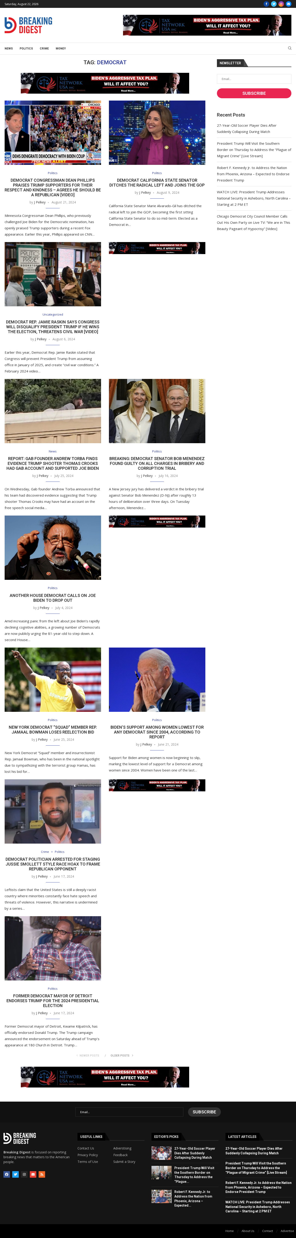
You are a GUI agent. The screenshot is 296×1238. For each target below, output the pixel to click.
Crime (44, 48)
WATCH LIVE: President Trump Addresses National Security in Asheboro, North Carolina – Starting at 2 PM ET (254, 198)
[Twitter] (274, 4)
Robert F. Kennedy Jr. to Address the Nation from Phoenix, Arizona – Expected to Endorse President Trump (253, 173)
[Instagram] (281, 4)
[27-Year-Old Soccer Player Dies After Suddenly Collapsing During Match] (161, 1153)
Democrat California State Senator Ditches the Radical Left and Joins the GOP (157, 182)
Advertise (287, 1231)
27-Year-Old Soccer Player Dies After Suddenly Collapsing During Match (194, 1153)
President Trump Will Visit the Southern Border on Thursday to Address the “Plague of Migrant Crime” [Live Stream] (254, 149)
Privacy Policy (87, 1155)
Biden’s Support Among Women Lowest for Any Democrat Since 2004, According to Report (157, 732)
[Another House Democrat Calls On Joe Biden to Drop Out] (53, 548)
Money (61, 48)
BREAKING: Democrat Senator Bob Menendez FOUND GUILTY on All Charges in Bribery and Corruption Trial (157, 463)
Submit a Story (124, 1161)
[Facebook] (266, 4)
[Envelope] (33, 1174)
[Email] (288, 4)
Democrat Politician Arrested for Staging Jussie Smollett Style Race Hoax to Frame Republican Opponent (53, 864)
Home (229, 1231)
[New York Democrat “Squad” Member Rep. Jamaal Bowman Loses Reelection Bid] (53, 680)
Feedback (120, 1155)
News (9, 48)
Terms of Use (87, 1161)
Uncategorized (53, 314)
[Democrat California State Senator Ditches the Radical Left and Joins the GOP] (157, 133)
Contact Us (85, 1148)
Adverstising (122, 1148)
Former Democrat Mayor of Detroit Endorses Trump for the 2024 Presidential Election (52, 1000)
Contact (267, 1231)
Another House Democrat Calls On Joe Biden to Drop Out (53, 598)
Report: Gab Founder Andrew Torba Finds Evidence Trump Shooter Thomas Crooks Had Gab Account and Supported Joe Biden (52, 463)
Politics (26, 48)
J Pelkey (40, 202)
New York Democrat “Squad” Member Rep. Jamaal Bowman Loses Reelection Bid (53, 729)
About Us (248, 1231)
